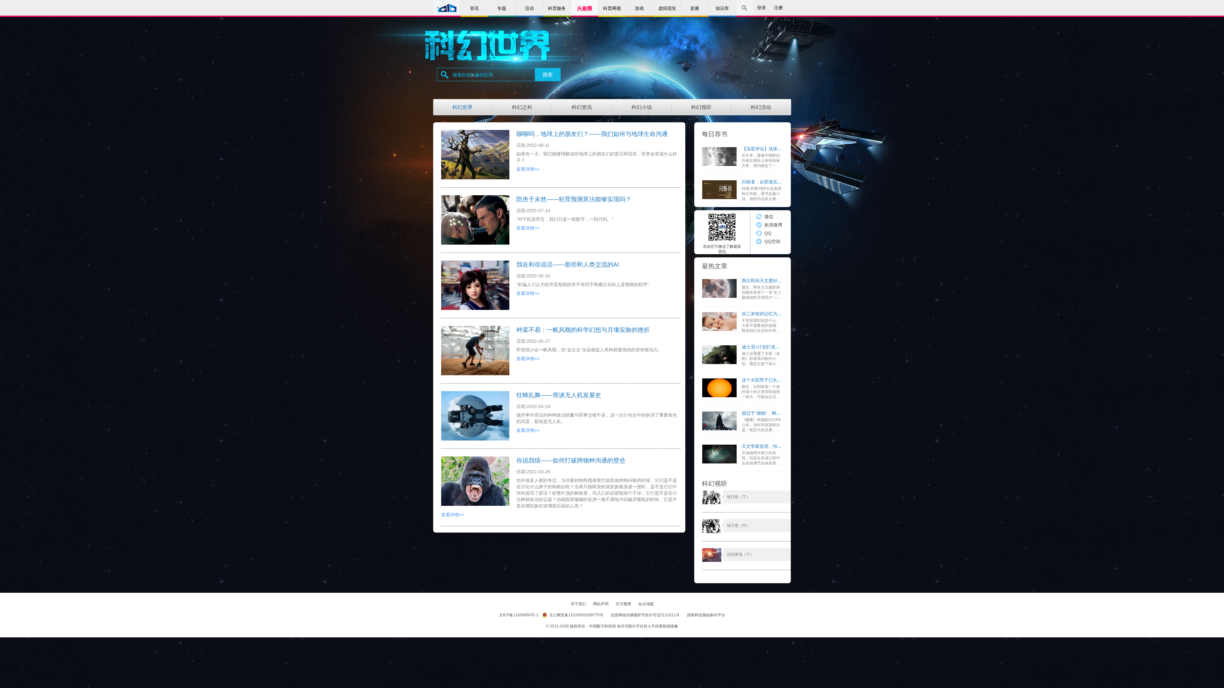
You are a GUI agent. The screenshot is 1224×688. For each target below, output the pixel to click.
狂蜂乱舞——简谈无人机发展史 (558, 395)
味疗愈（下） (738, 497)
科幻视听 (701, 107)
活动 (529, 8)
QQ (767, 233)
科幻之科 (522, 107)
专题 (501, 8)
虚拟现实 (667, 8)
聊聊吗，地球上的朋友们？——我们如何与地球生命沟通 (592, 134)
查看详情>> (527, 169)
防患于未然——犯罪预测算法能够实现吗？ (573, 199)
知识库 (722, 8)
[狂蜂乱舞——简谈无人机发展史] (475, 416)
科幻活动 (761, 107)
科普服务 (557, 8)
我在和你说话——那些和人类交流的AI (567, 264)
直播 (694, 8)
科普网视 (612, 8)
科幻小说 (641, 107)
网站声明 (601, 604)
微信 (768, 216)
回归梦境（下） (740, 554)
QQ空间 (772, 241)
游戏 (639, 8)
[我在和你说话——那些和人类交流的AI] (475, 285)
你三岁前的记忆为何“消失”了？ (772, 313)
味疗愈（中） (738, 525)
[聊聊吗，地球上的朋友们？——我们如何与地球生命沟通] (475, 154)
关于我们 (579, 604)
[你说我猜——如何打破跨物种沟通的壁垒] (475, 481)
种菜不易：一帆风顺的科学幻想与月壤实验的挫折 (583, 329)
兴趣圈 (584, 8)
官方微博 (624, 604)
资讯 (474, 8)
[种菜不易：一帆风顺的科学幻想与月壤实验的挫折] (475, 350)
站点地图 (646, 604)
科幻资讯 (582, 107)
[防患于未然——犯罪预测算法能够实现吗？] (475, 220)
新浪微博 (773, 224)
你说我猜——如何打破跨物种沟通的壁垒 (570, 460)
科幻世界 (462, 107)
